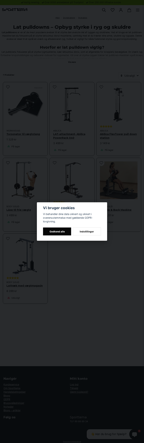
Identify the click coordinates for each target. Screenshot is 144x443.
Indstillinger (87, 231)
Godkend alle (57, 231)
